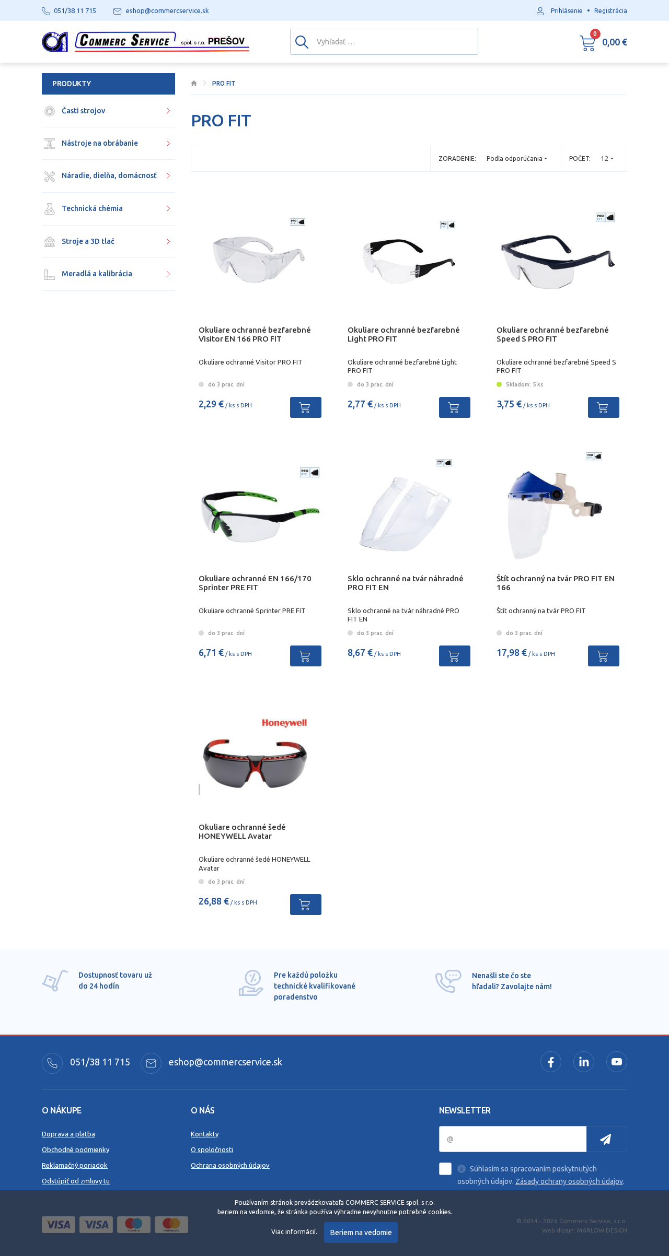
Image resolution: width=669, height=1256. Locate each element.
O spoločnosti (212, 1149)
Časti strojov (82, 111)
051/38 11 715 (99, 1062)
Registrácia (610, 10)
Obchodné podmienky (75, 1149)
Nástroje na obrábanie (99, 143)
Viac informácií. (294, 1231)
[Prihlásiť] (606, 1139)
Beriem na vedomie (361, 1232)
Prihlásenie (567, 10)
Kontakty (204, 1133)
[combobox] (607, 158)
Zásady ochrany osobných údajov (569, 1181)
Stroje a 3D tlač (87, 241)
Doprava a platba (68, 1133)
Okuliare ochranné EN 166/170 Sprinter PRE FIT (255, 583)
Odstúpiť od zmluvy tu (76, 1180)
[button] (603, 42)
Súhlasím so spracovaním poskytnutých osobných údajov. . (541, 1175)
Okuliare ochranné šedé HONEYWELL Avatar (242, 831)
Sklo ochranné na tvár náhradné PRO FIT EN (406, 583)
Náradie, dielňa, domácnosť (108, 175)
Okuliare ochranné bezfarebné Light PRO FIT (404, 334)
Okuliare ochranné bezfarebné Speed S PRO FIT (553, 334)
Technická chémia (91, 208)
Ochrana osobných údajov (230, 1165)
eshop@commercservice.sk (224, 1062)
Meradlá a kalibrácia (96, 273)
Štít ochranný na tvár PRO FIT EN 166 (556, 583)
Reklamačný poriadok (75, 1165)
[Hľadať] (301, 41)
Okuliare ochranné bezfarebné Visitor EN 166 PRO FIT (255, 334)
